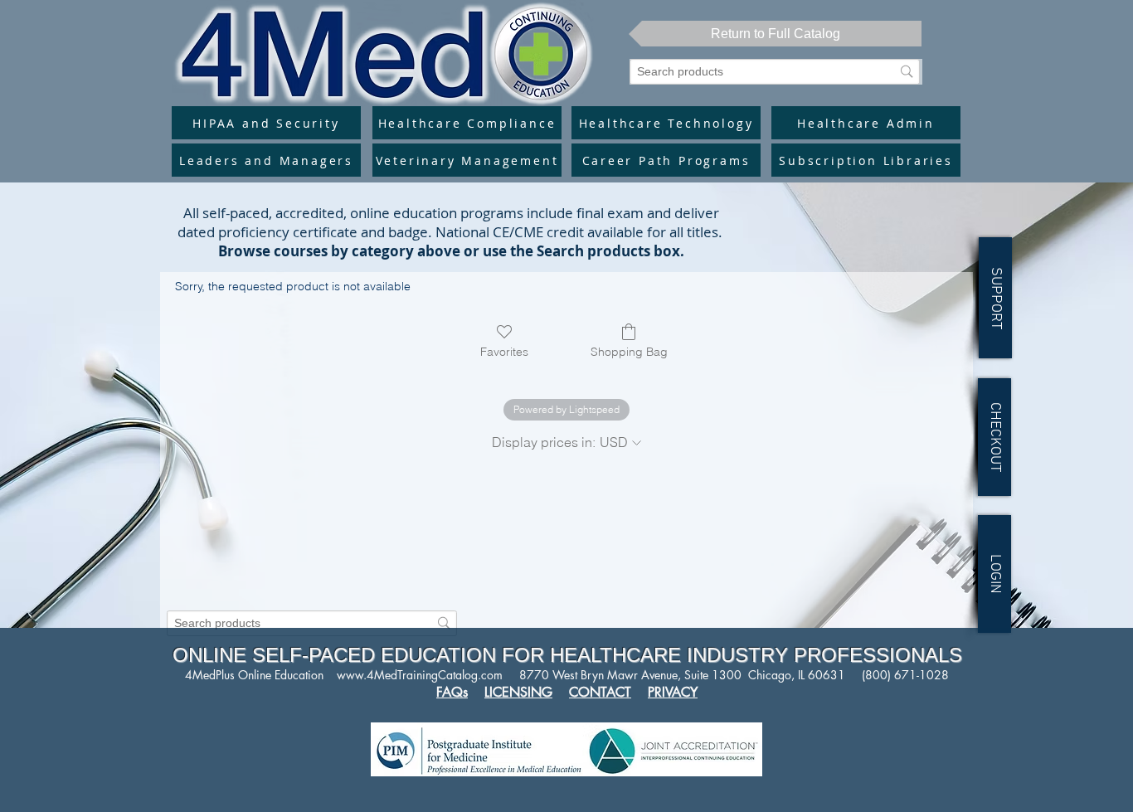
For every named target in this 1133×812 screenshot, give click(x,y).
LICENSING (518, 692)
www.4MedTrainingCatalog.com (420, 675)
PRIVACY (673, 692)
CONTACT (600, 692)
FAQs (452, 692)
